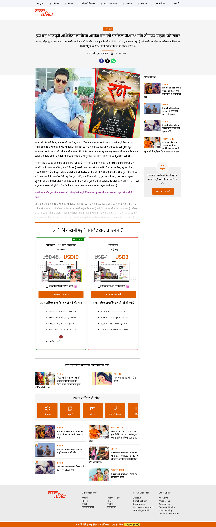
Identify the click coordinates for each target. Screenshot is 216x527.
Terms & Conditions (169, 513)
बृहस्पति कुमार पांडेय (98, 53)
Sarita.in (137, 497)
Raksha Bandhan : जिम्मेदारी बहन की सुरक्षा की (171, 128)
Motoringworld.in (141, 510)
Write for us (164, 501)
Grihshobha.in (140, 501)
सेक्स (70, 3)
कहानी (40, 3)
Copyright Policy (167, 507)
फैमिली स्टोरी (117, 470)
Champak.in (139, 504)
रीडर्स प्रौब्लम (88, 3)
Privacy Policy (165, 510)
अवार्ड (176, 3)
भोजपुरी (108, 28)
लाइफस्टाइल (110, 3)
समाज (144, 3)
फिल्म (56, 3)
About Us (163, 497)
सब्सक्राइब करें (61, 294)
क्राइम (129, 3)
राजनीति (160, 3)
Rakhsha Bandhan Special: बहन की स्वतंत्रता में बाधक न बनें (70, 434)
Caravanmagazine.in (143, 507)
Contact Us (164, 504)
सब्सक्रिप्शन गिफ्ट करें (61, 286)
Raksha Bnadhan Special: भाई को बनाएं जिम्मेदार (171, 111)
